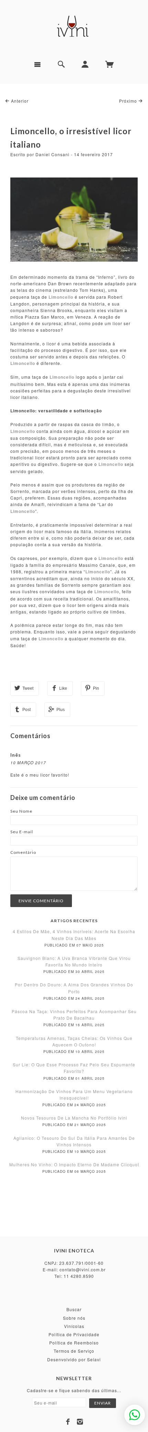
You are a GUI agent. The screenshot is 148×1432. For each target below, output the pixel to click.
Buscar (74, 1309)
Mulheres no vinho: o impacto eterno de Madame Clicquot (74, 1164)
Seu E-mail (21, 831)
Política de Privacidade (74, 1334)
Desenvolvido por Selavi (74, 1359)
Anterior (19, 101)
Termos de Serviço (74, 1351)
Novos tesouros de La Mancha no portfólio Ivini (74, 1118)
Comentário (23, 852)
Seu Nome (21, 811)
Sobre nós (74, 1318)
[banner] (74, 27)
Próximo (128, 101)
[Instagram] (80, 1421)
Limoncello (22, 363)
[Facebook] (68, 1421)
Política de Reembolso (74, 1342)
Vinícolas (74, 1326)
